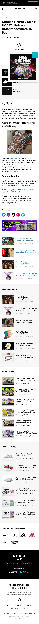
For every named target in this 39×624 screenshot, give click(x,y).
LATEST (9, 605)
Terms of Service (29, 613)
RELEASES (18, 605)
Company (7, 613)
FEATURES (29, 605)
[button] (2, 53)
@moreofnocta (16, 158)
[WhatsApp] (8, 104)
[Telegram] (11, 104)
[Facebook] (4, 104)
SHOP (32, 9)
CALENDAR (15, 608)
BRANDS (25, 608)
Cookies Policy (17, 613)
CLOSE (35, 55)
